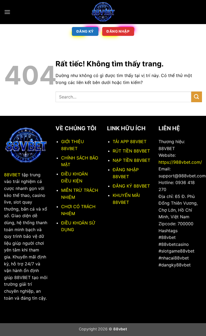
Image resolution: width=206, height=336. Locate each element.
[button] (7, 11)
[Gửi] (196, 96)
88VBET (12, 174)
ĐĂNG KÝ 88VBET (131, 186)
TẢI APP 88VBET (129, 141)
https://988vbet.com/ (180, 162)
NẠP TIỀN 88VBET (131, 160)
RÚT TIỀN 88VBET (131, 151)
